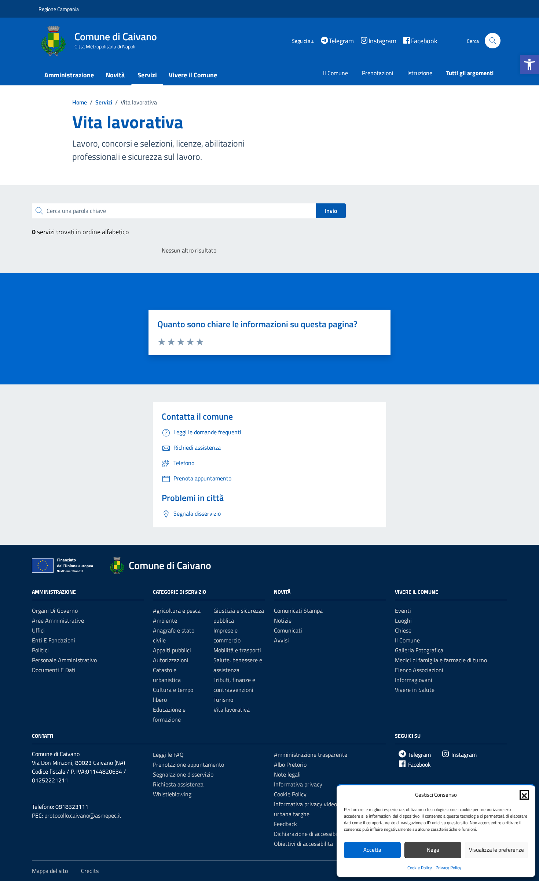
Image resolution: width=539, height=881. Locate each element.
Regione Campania (58, 9)
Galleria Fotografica (419, 650)
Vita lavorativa (231, 709)
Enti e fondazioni (53, 640)
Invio (331, 210)
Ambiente (165, 620)
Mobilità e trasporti (237, 650)
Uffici (38, 630)
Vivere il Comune (193, 75)
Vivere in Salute (414, 689)
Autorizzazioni (170, 660)
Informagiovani (413, 679)
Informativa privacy (298, 784)
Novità (115, 75)
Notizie (283, 620)
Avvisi (281, 640)
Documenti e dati (54, 670)
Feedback (285, 823)
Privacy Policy (448, 867)
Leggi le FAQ (168, 754)
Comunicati (288, 630)
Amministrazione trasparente (310, 754)
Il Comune (335, 73)
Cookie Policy (419, 867)
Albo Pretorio (290, 764)
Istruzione (419, 73)
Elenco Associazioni (419, 670)
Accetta (372, 849)
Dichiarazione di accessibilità (309, 833)
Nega (433, 849)
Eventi (403, 610)
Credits (90, 870)
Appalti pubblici (172, 650)
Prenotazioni (377, 73)
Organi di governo (55, 610)
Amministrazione (69, 75)
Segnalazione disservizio (183, 774)
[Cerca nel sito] (492, 41)
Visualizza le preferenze (496, 849)
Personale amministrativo (64, 660)
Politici (40, 650)
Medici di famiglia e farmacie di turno (441, 660)
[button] (529, 64)
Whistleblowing (172, 794)
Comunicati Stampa (298, 610)
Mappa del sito (50, 870)
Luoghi (403, 620)
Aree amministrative (58, 620)
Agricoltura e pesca (177, 610)
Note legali (287, 774)
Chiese (403, 630)
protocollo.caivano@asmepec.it (82, 815)
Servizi (147, 75)
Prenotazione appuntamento (188, 764)
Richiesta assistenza (178, 784)
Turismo (223, 699)
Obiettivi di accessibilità (303, 843)
